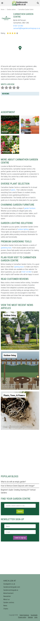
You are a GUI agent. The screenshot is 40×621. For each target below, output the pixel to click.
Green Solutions (24, 615)
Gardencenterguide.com (11, 587)
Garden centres (11, 9)
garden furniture (29, 208)
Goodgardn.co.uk (9, 584)
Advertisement (8, 593)
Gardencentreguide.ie (10, 590)
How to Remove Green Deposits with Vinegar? (18, 486)
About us (6, 599)
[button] (20, 48)
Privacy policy (22, 617)
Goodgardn (34, 615)
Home (2, 9)
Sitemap (30, 617)
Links (35, 617)
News (5, 606)
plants (13, 190)
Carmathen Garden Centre (25, 9)
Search (20, 511)
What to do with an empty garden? (13, 482)
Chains (5, 609)
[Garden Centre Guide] (20, 3)
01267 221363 (18, 26)
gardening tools (6, 248)
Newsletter (7, 596)
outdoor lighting (23, 229)
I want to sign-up (20, 538)
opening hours (19, 267)
